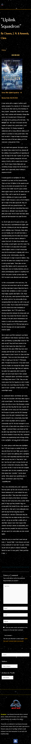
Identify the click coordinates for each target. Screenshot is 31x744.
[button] (15, 691)
